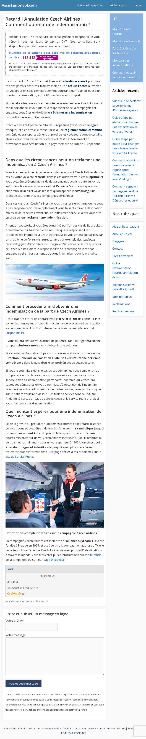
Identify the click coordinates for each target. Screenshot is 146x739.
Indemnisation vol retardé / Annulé (28, 601)
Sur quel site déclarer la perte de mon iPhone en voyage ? (126, 105)
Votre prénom (15, 620)
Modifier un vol (122, 297)
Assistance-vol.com (19, 5)
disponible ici (15, 333)
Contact (137, 5)
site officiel (95, 555)
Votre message (16, 635)
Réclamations (118, 5)
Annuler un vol (122, 234)
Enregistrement (122, 256)
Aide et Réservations (89, 5)
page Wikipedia (53, 560)
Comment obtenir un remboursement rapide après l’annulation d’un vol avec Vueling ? (126, 169)
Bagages (118, 241)
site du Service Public (19, 457)
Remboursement (123, 311)
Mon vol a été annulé (126, 41)
